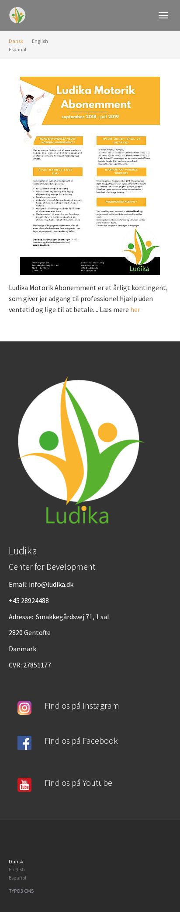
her (135, 309)
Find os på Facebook (81, 740)
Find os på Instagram (82, 705)
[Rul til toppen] (152, 883)
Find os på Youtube (78, 782)
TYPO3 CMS (21, 890)
